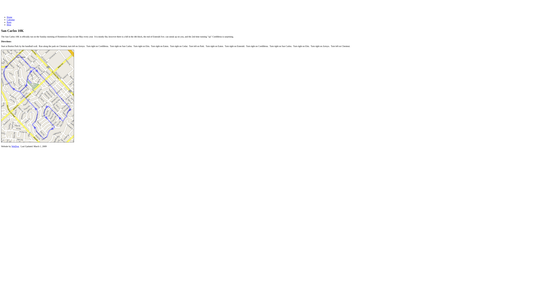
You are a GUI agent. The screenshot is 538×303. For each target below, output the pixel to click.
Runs (9, 22)
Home (9, 17)
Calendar (11, 20)
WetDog (15, 146)
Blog (9, 25)
